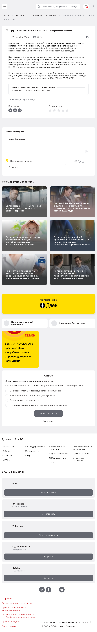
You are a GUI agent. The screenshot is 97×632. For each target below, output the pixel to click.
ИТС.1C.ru (53, 462)
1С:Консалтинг (33, 451)
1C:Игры (6, 460)
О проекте (7, 599)
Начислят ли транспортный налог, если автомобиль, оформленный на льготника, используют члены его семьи (22, 274)
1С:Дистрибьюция (58, 453)
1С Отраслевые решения (56, 448)
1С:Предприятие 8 (35, 447)
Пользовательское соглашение (17, 603)
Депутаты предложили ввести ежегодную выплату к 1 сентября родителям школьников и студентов (23, 241)
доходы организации (25, 100)
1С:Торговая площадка (78, 459)
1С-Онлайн (7, 455)
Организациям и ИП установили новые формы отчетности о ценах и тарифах (24, 208)
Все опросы (48, 421)
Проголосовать (48, 413)
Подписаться (48, 492)
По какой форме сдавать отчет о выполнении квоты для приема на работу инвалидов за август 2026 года (72, 207)
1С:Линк (6, 451)
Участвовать (48, 514)
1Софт (28, 455)
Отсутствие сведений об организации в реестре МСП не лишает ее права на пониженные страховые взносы (72, 241)
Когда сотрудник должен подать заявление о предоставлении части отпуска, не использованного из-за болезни (72, 276)
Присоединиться (48, 535)
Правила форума (10, 622)
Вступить (48, 556)
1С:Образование (57, 458)
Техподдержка (9, 626)
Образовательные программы (82, 448)
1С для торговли (80, 453)
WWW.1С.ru (8, 447)
